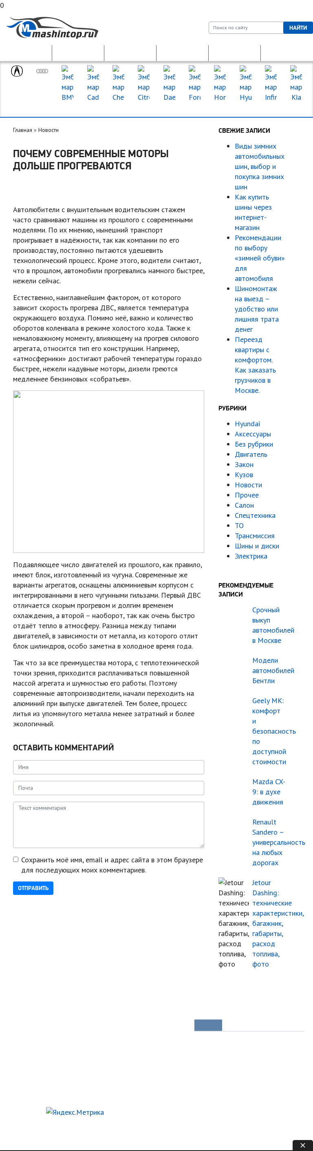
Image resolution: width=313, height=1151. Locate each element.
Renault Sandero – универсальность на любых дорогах (269, 842)
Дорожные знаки (287, 52)
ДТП (182, 52)
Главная (22, 130)
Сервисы (154, 1067)
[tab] (208, 1025)
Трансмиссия (255, 535)
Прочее (247, 495)
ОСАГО (130, 52)
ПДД (86, 1040)
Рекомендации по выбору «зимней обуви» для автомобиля (260, 258)
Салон (244, 505)
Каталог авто (159, 1053)
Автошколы (94, 1081)
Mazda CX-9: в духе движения (268, 792)
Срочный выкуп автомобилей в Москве (269, 625)
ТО (239, 525)
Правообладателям (37, 1136)
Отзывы (25, 1095)
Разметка (91, 1053)
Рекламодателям (70, 1126)
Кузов (244, 474)
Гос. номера (26, 52)
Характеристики (35, 1081)
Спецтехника (255, 515)
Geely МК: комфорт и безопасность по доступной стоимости (269, 731)
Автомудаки (31, 1040)
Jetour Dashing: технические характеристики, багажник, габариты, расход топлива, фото (269, 923)
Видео (24, 1067)
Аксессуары (253, 433)
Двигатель (251, 454)
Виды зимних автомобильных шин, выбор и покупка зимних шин (259, 166)
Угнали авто (30, 1026)
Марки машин (156, 107)
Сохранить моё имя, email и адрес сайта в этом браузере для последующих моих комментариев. (112, 865)
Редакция (25, 1126)
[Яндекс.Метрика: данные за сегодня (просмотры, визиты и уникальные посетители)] (75, 1112)
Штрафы (90, 1067)
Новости (48, 130)
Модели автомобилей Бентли (269, 670)
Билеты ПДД (96, 1026)
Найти (298, 27)
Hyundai (247, 423)
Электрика (251, 556)
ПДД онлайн (78, 52)
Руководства (159, 1026)
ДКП (234, 52)
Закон (244, 464)
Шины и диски (257, 545)
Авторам (113, 1126)
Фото (22, 1053)
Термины (154, 1081)
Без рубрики (254, 444)
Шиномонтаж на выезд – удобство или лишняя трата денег (257, 309)
